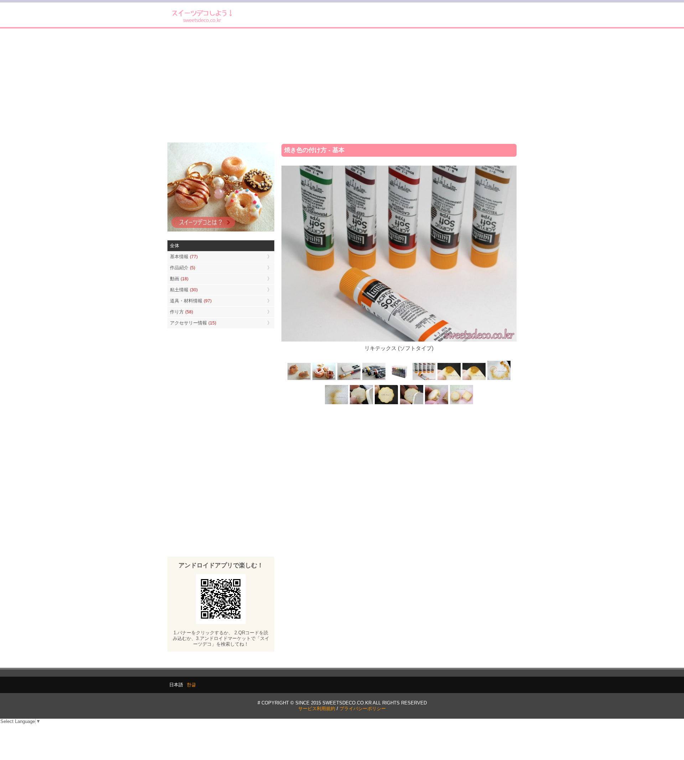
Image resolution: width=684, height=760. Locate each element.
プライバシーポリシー (363, 708)
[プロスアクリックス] (399, 379)
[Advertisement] (342, 85)
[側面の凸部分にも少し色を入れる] (436, 403)
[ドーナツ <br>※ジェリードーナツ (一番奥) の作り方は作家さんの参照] (324, 379)
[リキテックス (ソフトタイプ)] (423, 379)
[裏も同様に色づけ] (386, 403)
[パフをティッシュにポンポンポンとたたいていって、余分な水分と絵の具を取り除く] (498, 379)
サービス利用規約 (316, 708)
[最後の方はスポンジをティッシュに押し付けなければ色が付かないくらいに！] (336, 403)
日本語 (176, 684)
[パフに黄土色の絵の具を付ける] (473, 379)
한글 (191, 684)
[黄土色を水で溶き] (448, 379)
